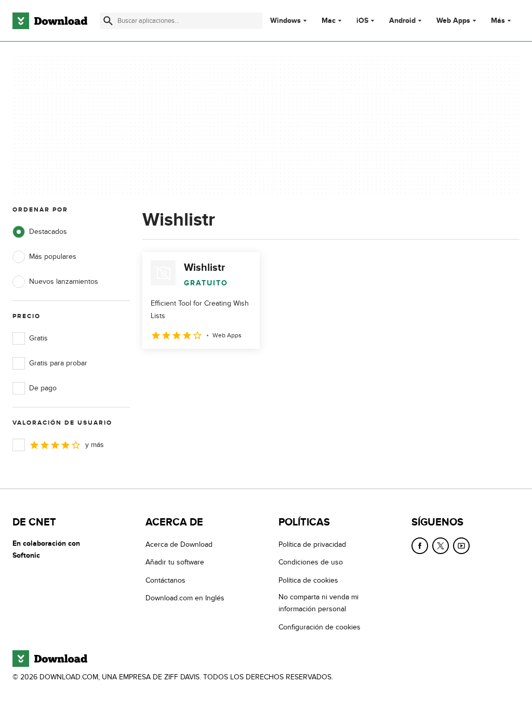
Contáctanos (165, 580)
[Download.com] (49, 20)
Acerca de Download (178, 544)
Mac (329, 20)
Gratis (38, 338)
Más (498, 20)
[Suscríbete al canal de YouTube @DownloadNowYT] (461, 545)
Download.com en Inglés (184, 598)
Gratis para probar (58, 363)
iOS (362, 20)
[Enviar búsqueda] (108, 20)
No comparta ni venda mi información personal (318, 603)
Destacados (48, 231)
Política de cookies (308, 580)
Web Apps (453, 20)
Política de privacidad (312, 544)
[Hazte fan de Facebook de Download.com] (419, 545)
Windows (285, 20)
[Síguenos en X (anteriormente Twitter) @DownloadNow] (440, 545)
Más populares (52, 256)
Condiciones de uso (310, 562)
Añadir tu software (174, 562)
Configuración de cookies (319, 627)
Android (402, 20)
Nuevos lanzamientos (63, 281)
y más (94, 444)
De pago (43, 388)
